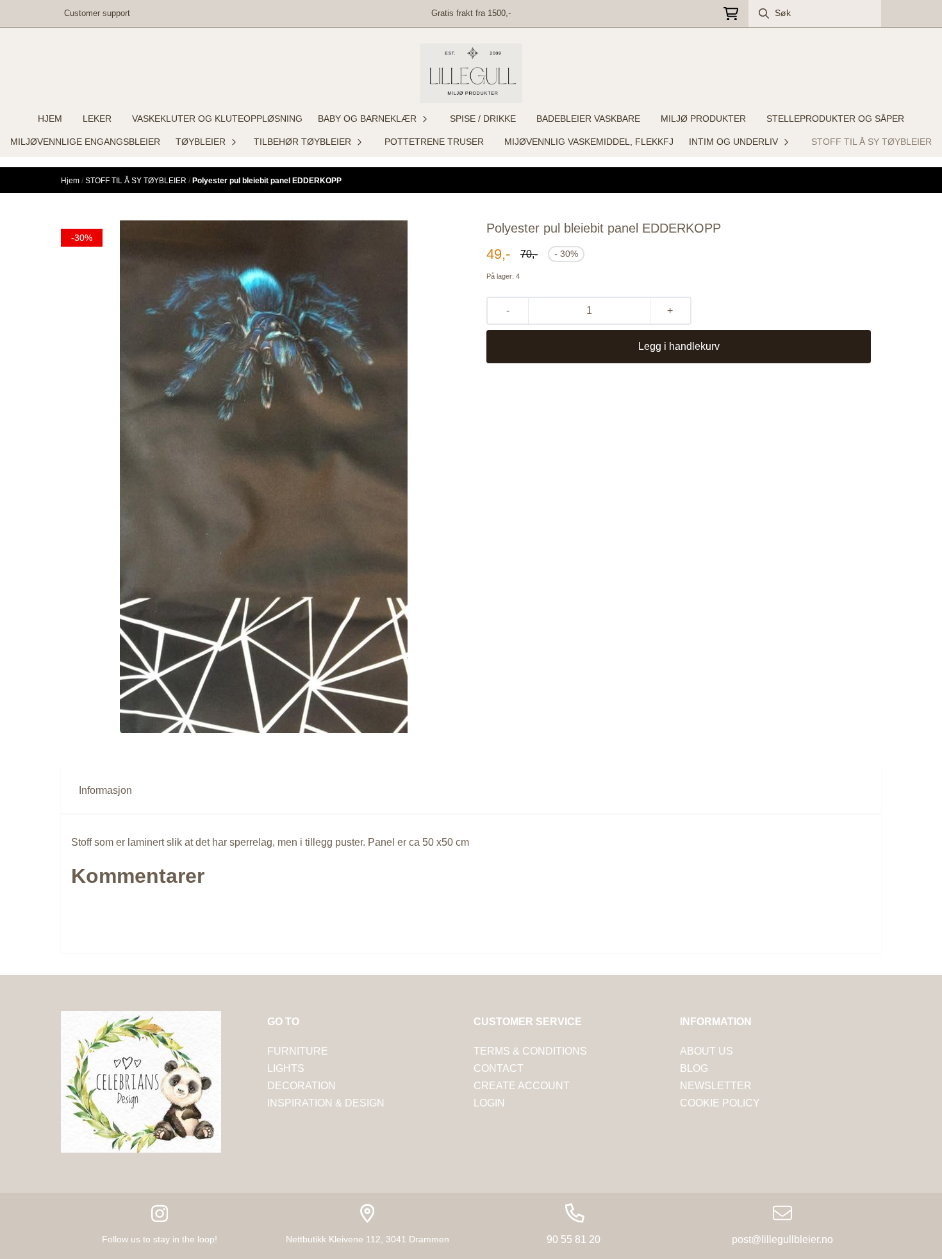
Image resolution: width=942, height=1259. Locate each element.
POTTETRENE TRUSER (434, 141)
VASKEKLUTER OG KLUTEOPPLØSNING (217, 118)
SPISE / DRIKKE (483, 118)
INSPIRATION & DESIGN (325, 1103)
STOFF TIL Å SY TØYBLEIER (871, 141)
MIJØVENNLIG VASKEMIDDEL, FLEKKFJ (588, 141)
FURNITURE (297, 1051)
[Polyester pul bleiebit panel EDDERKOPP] (264, 476)
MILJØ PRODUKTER (703, 118)
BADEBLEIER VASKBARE (588, 118)
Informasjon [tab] (105, 790)
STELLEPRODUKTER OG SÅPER (835, 118)
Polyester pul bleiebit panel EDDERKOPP (267, 180)
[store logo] (471, 73)
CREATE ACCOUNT (522, 1085)
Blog (694, 1068)
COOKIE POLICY (720, 1103)
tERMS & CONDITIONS (530, 1051)
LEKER (97, 118)
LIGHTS (285, 1068)
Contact (499, 1068)
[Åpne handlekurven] (730, 14)
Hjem (71, 180)
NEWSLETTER (716, 1085)
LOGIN (489, 1103)
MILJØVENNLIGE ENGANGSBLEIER (85, 141)
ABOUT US (706, 1051)
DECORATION (301, 1085)
